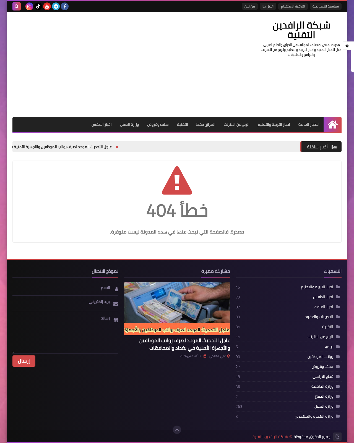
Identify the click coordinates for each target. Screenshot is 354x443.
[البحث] (16, 6)
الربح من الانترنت (236, 124)
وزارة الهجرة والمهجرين (314, 416)
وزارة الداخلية (322, 386)
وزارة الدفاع (324, 396)
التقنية (182, 124)
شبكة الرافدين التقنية (270, 437)
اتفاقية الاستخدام (293, 6)
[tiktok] (38, 6)
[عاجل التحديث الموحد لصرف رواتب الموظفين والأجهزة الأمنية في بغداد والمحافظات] (177, 308)
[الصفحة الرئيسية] (333, 124)
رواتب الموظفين (320, 356)
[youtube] (47, 6)
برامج (329, 346)
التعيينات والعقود (319, 316)
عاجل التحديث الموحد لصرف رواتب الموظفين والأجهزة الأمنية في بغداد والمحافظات (184, 344)
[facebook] (65, 6)
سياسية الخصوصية (326, 6)
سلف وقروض (158, 124)
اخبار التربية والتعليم (274, 124)
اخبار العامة (323, 306)
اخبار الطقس (102, 124)
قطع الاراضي (323, 376)
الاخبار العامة (308, 124)
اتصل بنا (268, 6)
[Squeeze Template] (337, 436)
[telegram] (56, 6)
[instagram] (29, 6)
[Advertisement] (113, 64)
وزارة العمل (129, 124)
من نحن (249, 6)
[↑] (177, 430)
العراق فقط (205, 124)
